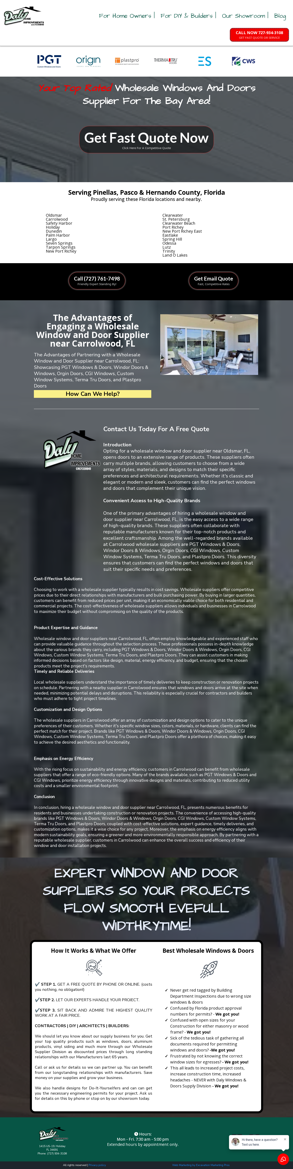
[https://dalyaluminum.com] (24, 16)
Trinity (168, 251)
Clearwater (172, 215)
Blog (280, 16)
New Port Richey (61, 251)
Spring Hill (172, 239)
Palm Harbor (58, 235)
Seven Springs (59, 243)
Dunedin (54, 231)
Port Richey (173, 227)
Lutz (166, 247)
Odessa (169, 243)
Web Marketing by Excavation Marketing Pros (201, 1165)
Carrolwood (57, 219)
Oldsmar (54, 215)
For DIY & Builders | (188, 16)
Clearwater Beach (178, 223)
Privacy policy (97, 1165)
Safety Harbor (59, 223)
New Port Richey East (182, 231)
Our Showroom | (245, 16)
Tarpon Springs (61, 247)
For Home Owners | (127, 16)
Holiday (53, 227)
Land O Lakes (175, 255)
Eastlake (170, 235)
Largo (51, 239)
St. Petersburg (176, 219)
